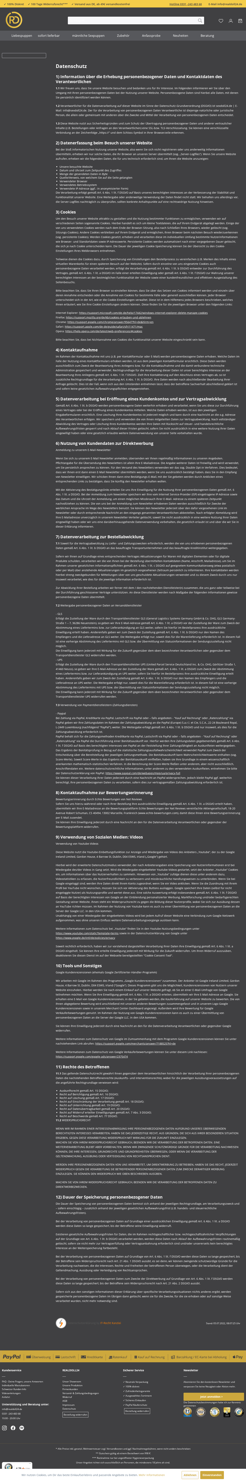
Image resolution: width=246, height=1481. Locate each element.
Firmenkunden (70, 1389)
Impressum (68, 1405)
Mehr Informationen (152, 1475)
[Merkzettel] (221, 20)
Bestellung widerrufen (75, 1414)
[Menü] (30, 1464)
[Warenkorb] (240, 20)
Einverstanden (212, 1475)
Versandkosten (115, 1448)
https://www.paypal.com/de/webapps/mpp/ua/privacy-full (143, 773)
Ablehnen (190, 1475)
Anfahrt (6, 1397)
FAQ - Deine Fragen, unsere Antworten (22, 1381)
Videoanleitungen (11, 1393)
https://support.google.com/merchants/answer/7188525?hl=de (135, 1043)
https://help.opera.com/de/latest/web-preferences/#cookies (103, 331)
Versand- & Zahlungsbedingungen (80, 1393)
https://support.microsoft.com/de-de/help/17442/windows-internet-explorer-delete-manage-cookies (143, 313)
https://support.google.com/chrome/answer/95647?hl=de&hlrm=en (110, 322)
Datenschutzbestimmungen (202, 1402)
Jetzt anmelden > (211, 1396)
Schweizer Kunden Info (14, 1389)
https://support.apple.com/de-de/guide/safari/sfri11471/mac (104, 326)
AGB (64, 1400)
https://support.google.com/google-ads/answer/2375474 (92, 1056)
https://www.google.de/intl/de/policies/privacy (85, 938)
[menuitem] (136, 20)
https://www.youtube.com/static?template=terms (87, 933)
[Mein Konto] (231, 20)
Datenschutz (69, 1408)
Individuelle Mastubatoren (16, 1385)
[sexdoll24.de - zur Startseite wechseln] (28, 20)
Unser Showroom (71, 1381)
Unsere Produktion (72, 1385)
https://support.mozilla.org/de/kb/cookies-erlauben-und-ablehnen (108, 317)
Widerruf (67, 1397)
